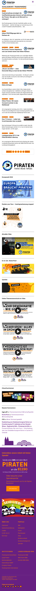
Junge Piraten (5, 557)
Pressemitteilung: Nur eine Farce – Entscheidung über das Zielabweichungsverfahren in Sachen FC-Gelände (18, 430)
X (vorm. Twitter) (5, 586)
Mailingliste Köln (21, 586)
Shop (19, 536)
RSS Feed (4, 536)
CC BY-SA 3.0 (5, 533)
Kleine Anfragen (7, 85)
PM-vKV (17, 47)
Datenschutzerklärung (8, 528)
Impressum (5, 525)
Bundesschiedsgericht (24, 541)
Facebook (3, 586)
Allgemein (5, 47)
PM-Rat (4, 11)
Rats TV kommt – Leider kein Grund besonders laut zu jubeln (11, 120)
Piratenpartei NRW (23, 555)
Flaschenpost (21, 533)
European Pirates (6, 565)
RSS (18, 586)
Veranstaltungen (7, 66)
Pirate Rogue (9, 579)
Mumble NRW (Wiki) (23, 560)
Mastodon (8, 586)
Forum (19, 530)
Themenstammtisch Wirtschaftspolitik (21, 412)
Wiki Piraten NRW (22, 557)
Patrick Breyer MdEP (7, 563)
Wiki (19, 525)
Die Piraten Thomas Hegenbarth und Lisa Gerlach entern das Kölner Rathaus (15, 50)
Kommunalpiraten (7, 560)
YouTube (13, 586)
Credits (4, 530)
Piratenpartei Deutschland (9, 555)
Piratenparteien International (10, 568)
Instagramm (11, 586)
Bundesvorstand (22, 538)
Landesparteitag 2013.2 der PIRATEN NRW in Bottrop (10, 136)
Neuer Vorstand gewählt (14, 419)
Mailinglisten (21, 528)
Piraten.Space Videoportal (16, 586)
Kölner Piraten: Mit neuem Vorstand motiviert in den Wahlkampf (10, 103)
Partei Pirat (5, 415)
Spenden (13, 488)
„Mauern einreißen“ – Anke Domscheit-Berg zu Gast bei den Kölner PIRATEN (17, 70)
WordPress (10, 578)
